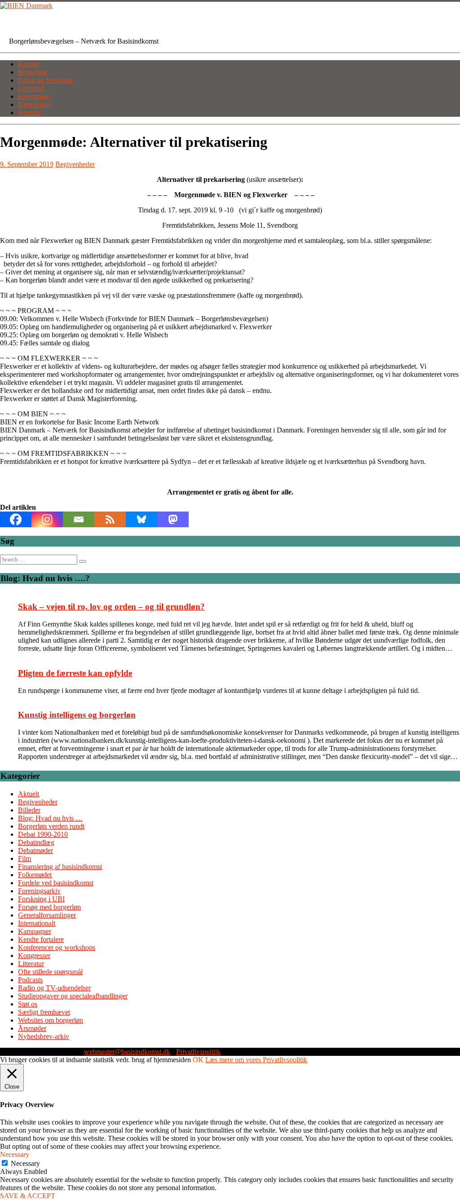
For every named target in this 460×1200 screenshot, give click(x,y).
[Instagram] (47, 519)
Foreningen (34, 96)
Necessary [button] (14, 1154)
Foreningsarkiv (39, 891)
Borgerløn (32, 72)
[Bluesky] (141, 519)
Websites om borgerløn (50, 1020)
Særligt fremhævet (44, 1012)
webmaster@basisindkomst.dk (127, 1051)
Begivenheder (75, 164)
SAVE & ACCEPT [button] (27, 1196)
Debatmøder (35, 850)
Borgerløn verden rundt (51, 826)
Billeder (29, 810)
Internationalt (36, 923)
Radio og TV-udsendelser (54, 988)
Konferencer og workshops (56, 947)
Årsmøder (32, 1028)
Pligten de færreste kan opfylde (75, 673)
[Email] (78, 519)
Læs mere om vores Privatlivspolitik (256, 1059)
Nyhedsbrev (35, 104)
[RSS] (110, 519)
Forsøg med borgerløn (49, 907)
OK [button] (198, 1059)
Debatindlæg (36, 842)
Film (24, 858)
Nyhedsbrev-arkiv (43, 1036)
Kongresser (34, 955)
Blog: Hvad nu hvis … (50, 818)
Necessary (25, 1163)
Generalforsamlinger (47, 915)
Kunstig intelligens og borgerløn (77, 714)
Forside (28, 64)
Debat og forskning (45, 80)
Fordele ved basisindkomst (55, 883)
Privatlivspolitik (198, 1051)
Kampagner (34, 931)
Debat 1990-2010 (43, 834)
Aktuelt (28, 794)
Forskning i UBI (41, 899)
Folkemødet (35, 874)
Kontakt (29, 112)
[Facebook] (15, 519)
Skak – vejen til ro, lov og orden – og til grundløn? (111, 606)
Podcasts (30, 980)
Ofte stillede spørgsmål (50, 971)
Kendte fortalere (41, 939)
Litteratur (31, 88)
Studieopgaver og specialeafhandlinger (73, 996)
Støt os (27, 1004)
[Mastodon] (173, 519)
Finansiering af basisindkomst (60, 866)
